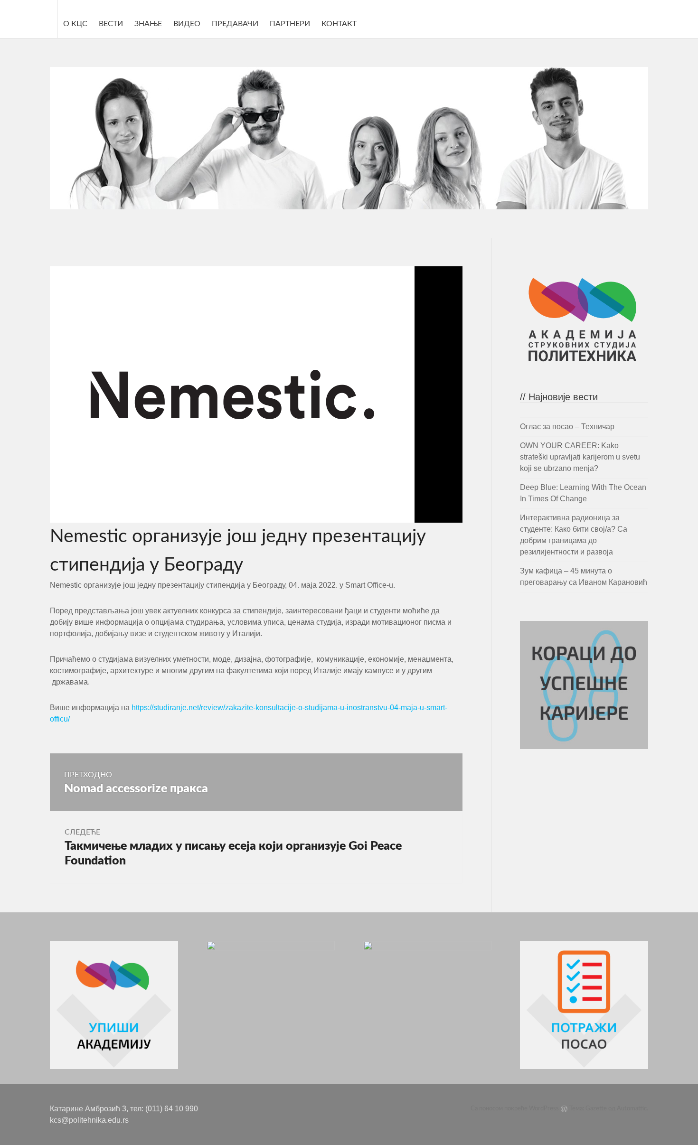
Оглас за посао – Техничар (567, 426)
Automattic (632, 1109)
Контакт (339, 24)
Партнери (290, 24)
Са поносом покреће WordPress (515, 1109)
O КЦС (75, 24)
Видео (186, 24)
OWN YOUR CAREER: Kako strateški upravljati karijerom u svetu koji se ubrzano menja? (580, 456)
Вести (111, 24)
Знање (148, 24)
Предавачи (235, 24)
